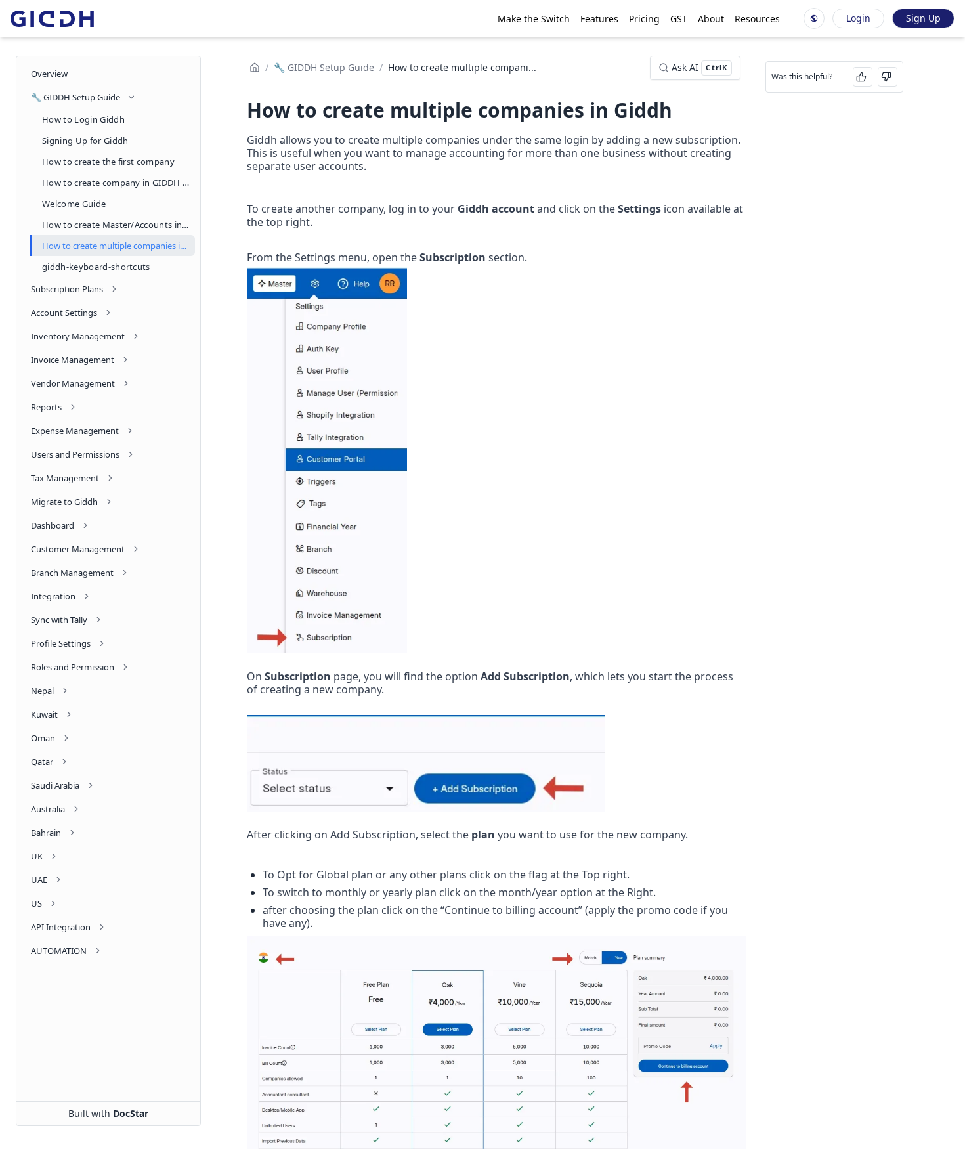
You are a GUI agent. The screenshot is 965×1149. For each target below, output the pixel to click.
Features (599, 18)
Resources (757, 18)
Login (858, 18)
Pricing (644, 18)
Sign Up (923, 18)
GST (678, 18)
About (711, 18)
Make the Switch (534, 18)
